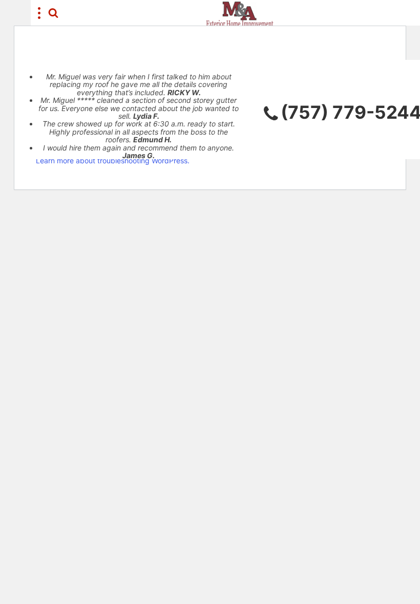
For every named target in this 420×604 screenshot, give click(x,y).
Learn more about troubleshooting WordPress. (113, 160)
